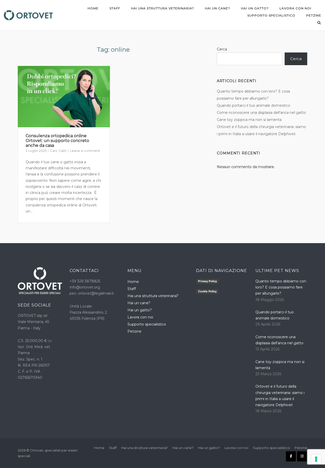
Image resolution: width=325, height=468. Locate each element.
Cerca (222, 49)
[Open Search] (319, 23)
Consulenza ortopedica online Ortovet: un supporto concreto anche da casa (57, 140)
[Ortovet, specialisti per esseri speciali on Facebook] (291, 456)
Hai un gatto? (255, 8)
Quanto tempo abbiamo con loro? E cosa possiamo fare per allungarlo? (280, 287)
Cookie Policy (207, 291)
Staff (114, 8)
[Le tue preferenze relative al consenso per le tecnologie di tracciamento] (316, 459)
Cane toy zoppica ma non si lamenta (250, 119)
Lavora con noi (295, 8)
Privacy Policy (207, 281)
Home (93, 8)
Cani (53, 151)
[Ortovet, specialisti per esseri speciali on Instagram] (302, 456)
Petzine (313, 15)
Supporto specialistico (271, 15)
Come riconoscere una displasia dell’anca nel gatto (262, 112)
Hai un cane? (217, 8)
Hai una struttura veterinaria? (162, 8)
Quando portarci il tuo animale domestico (253, 105)
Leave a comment (85, 151)
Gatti (63, 151)
